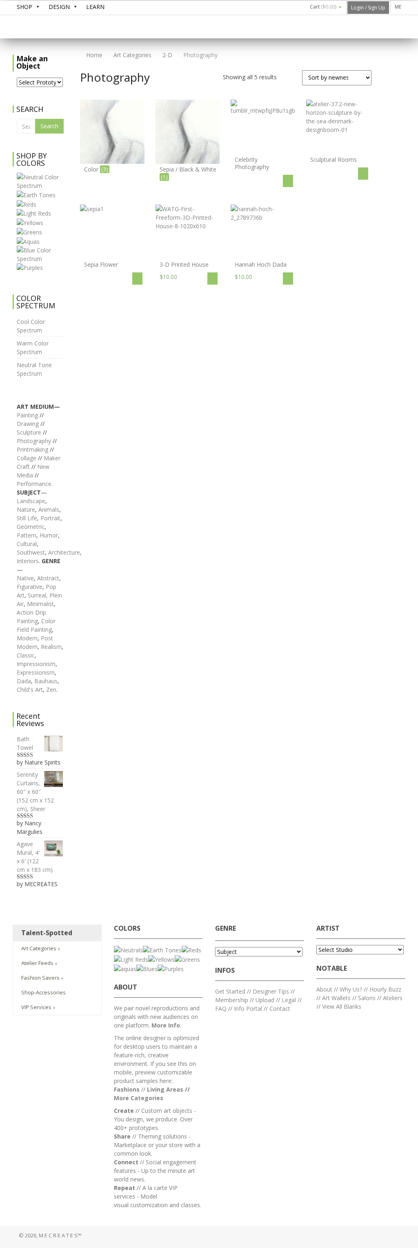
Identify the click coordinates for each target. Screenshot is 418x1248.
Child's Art (30, 689)
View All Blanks (341, 1006)
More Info (165, 1025)
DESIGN (59, 7)
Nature (26, 509)
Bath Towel (25, 743)
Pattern (26, 535)
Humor (49, 535)
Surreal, (38, 595)
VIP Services (37, 1007)
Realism (51, 647)
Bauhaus (46, 681)
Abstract (48, 578)
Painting (27, 415)
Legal (289, 1000)
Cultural (27, 544)
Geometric (30, 526)
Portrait (50, 518)
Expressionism (36, 672)
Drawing (28, 424)
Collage (26, 458)
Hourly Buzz (385, 989)
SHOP (24, 7)
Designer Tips (271, 991)
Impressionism (36, 664)
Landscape (31, 501)
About (324, 989)
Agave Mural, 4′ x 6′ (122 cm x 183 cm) (35, 857)
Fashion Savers (41, 977)
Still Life (27, 518)
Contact (279, 1008)
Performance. (35, 484)
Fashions (127, 1089)
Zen (51, 689)
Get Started (230, 991)
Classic (26, 655)
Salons (367, 998)
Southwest (31, 552)
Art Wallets (337, 998)
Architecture (64, 552)
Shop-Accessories (43, 992)
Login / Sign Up (368, 7)
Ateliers (392, 998)
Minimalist (40, 604)
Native (25, 578)
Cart (323, 6)
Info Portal (248, 1008)
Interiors (28, 561)
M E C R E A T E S (74, 27)
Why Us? (351, 989)
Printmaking (33, 449)
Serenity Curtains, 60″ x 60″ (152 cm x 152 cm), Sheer (35, 792)
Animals (48, 509)
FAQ (221, 1008)
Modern (27, 638)
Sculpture (29, 432)
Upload (265, 1000)
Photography (34, 441)
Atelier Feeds (38, 963)
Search (49, 126)
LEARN (95, 7)
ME (398, 6)
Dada (24, 681)
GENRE (225, 928)
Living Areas (165, 1089)
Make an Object (32, 62)
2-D (167, 55)
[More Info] (288, 181)
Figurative (29, 587)
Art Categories (132, 55)
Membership (231, 1000)
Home (93, 55)
